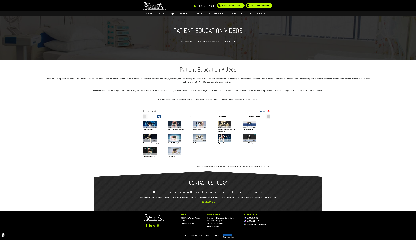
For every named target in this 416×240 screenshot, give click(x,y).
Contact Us (208, 202)
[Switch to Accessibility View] (3, 235)
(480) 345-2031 (206, 5)
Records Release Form (260, 5)
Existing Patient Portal (231, 5)
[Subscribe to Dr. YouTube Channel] (158, 226)
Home (149, 13)
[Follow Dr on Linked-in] (150, 226)
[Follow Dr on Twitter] (154, 226)
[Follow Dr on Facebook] (146, 226)
